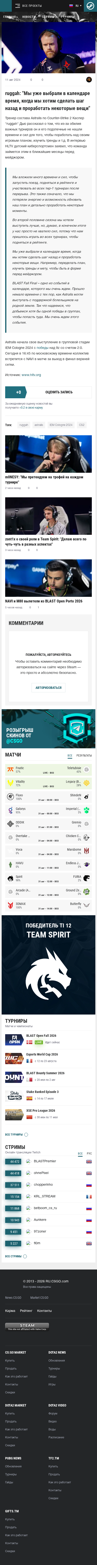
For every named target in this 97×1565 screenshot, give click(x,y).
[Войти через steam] (90, 6)
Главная (9, 16)
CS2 (82, 425)
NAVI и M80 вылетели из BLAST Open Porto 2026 (43, 601)
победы (42, 348)
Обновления (56, 1360)
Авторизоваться (48, 688)
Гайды (52, 1376)
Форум (52, 1413)
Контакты (44, 1311)
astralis (39, 425)
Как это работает (16, 1376)
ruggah (24, 425)
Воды (52, 1429)
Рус (89, 1153)
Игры (51, 1384)
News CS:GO (13, 1297)
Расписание (56, 1437)
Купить (10, 1360)
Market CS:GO (39, 1297)
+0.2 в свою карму (31, 407)
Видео (52, 1421)
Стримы (48, 16)
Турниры (68, 16)
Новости (29, 16)
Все (70, 755)
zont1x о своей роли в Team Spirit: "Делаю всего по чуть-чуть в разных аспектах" (45, 541)
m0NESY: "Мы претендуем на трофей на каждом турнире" (44, 479)
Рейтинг (26, 1311)
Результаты (84, 755)
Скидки (10, 1392)
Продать (10, 1368)
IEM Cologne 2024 (61, 425)
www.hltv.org (31, 375)
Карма (10, 1311)
